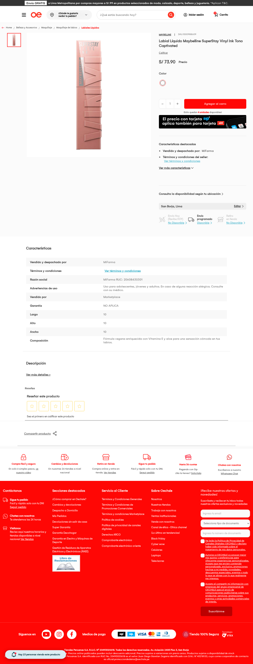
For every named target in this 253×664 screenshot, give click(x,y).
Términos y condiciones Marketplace (123, 514)
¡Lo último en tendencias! (165, 532)
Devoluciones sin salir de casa (69, 521)
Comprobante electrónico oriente (121, 545)
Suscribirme (216, 611)
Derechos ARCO (111, 534)
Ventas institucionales (163, 516)
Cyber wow (158, 544)
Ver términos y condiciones (182, 161)
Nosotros (156, 499)
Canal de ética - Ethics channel (169, 527)
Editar (237, 206)
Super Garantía (61, 527)
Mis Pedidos (59, 516)
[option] (126, 3)
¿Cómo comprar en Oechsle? (69, 499)
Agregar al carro (215, 104)
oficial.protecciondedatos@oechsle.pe (128, 659)
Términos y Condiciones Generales (122, 499)
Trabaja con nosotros (163, 510)
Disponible (203, 222)
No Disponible (176, 222)
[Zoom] (15, 40)
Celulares (156, 549)
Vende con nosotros (162, 521)
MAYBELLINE (165, 34)
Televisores (157, 560)
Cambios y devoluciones (66, 504)
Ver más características (174, 168)
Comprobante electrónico (117, 540)
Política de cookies (113, 519)
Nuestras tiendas (161, 504)
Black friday (158, 538)
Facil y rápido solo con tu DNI (27, 503)
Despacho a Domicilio (65, 510)
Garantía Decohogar (64, 532)
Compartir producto (37, 433)
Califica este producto (163, 52)
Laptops (156, 555)
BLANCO (162, 83)
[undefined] (89, 95)
